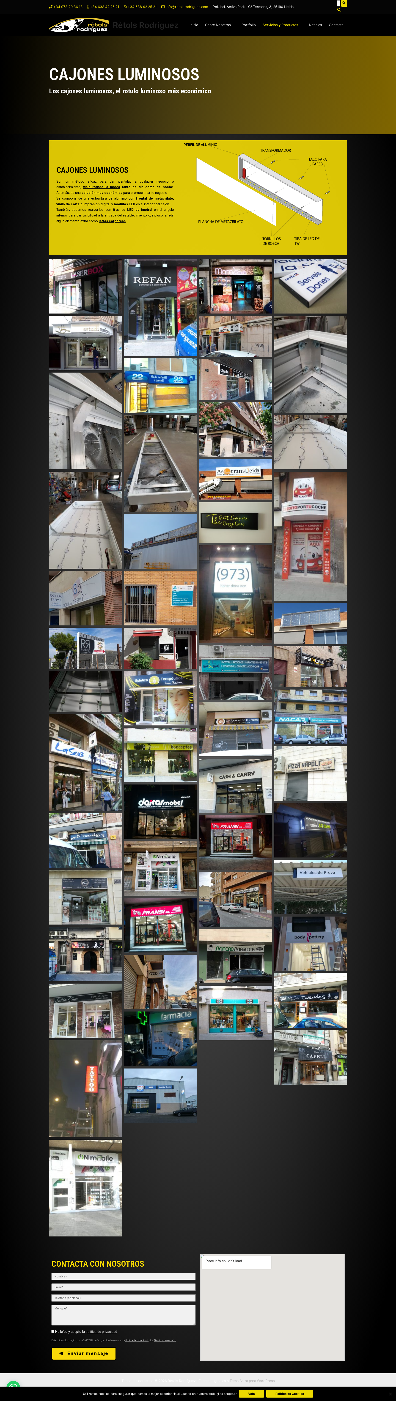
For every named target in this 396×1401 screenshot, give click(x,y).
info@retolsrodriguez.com (187, 7)
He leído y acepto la (86, 1332)
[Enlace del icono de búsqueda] (342, 10)
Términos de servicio (165, 1340)
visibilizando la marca (101, 187)
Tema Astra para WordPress (252, 1381)
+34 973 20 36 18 (67, 7)
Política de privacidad (136, 1340)
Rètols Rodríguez (146, 25)
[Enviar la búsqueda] (344, 3)
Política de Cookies (289, 1394)
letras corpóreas (112, 221)
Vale (251, 1394)
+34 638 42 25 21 (104, 7)
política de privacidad (101, 1332)
